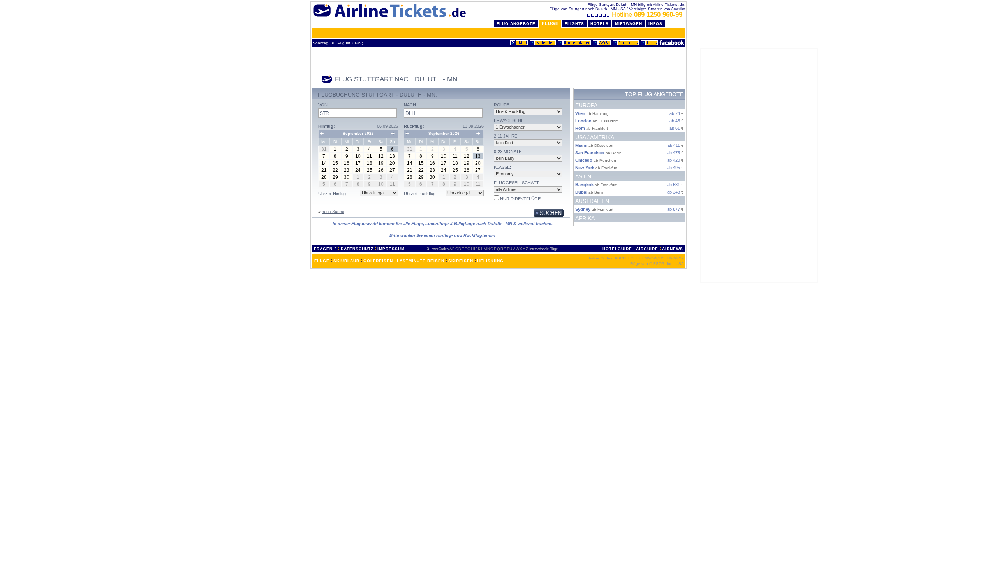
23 (346, 170)
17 (358, 163)
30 (346, 177)
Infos (655, 23)
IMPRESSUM (391, 249)
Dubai (581, 192)
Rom (580, 128)
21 (324, 170)
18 (369, 163)
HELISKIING (490, 261)
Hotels (599, 23)
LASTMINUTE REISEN (420, 261)
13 (392, 156)
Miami (581, 145)
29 (335, 177)
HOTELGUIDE (617, 249)
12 (381, 156)
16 (346, 163)
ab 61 (674, 128)
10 (358, 156)
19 (381, 163)
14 (324, 163)
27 (392, 170)
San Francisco (589, 152)
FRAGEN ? (325, 249)
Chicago (583, 160)
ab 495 (673, 167)
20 (392, 163)
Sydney (582, 209)
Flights (574, 23)
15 (335, 163)
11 (369, 156)
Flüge (550, 23)
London (583, 120)
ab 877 (673, 209)
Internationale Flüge (543, 249)
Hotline (647, 14)
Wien (580, 113)
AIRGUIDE (647, 249)
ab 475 (673, 152)
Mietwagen (628, 23)
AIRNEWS (672, 249)
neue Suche (333, 211)
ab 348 (673, 192)
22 (335, 170)
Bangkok (584, 184)
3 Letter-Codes (437, 249)
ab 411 (674, 145)
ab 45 (674, 120)
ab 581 (673, 184)
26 (381, 170)
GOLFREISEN (378, 261)
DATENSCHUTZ (357, 249)
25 (369, 170)
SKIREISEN (460, 261)
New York (584, 167)
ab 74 (674, 113)
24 (358, 170)
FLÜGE (321, 261)
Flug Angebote (516, 23)
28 (324, 177)
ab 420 (673, 160)
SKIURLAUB (346, 261)
